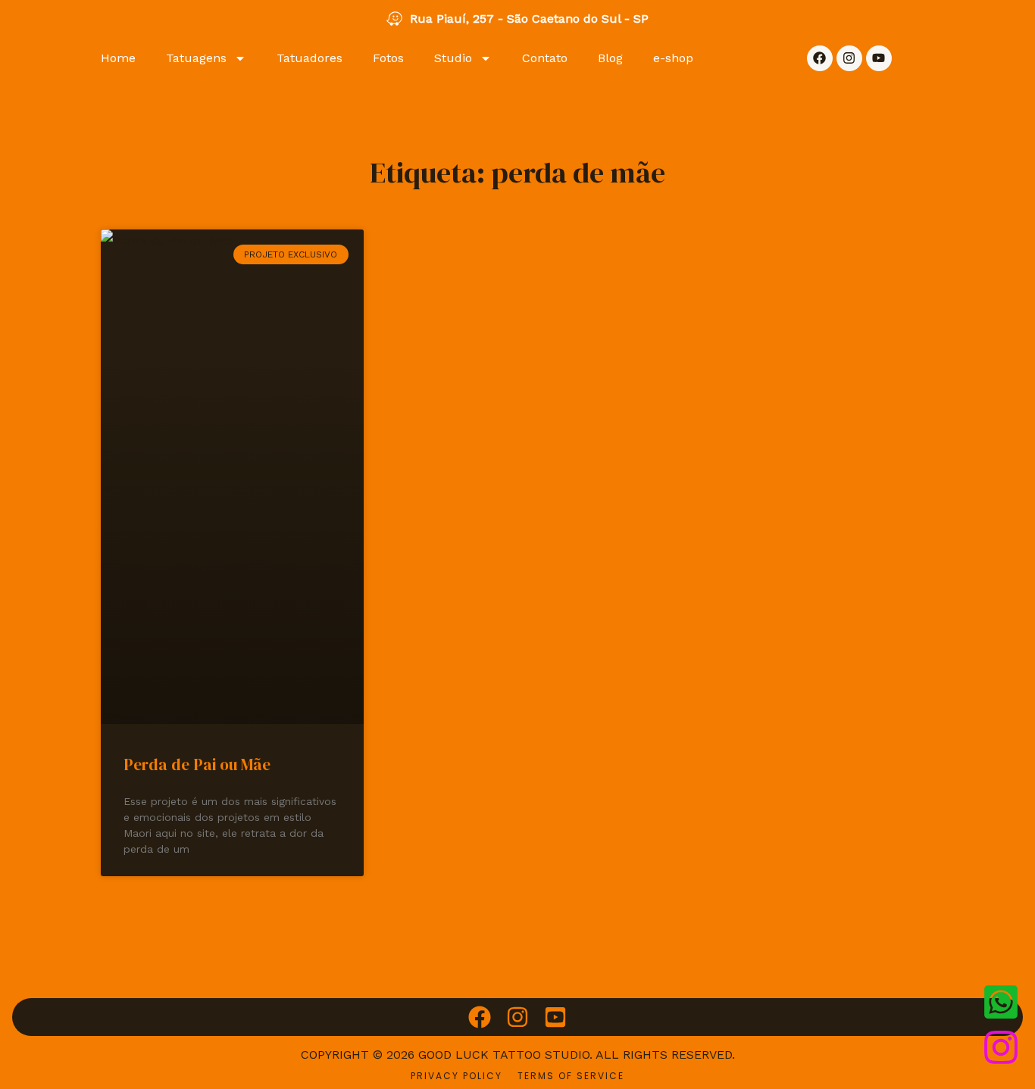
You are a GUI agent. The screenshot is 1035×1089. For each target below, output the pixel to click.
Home (118, 58)
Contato (545, 58)
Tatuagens (196, 58)
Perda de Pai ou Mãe (197, 764)
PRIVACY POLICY (456, 1075)
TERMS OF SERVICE (571, 1075)
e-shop (673, 58)
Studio (453, 58)
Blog (610, 58)
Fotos (388, 58)
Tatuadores (309, 58)
